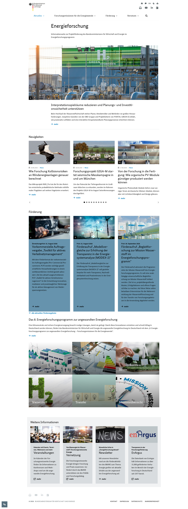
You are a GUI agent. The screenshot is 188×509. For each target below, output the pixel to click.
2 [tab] (86, 202)
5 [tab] (94, 202)
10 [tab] (106, 202)
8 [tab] (101, 202)
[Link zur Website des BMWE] (37, 5)
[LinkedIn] (152, 7)
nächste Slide (158, 202)
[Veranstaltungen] (157, 7)
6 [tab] (96, 202)
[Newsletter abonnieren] (140, 7)
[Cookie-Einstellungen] (4, 504)
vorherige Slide (30, 202)
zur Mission (39, 363)
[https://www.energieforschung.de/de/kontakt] (146, 3)
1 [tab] (84, 202)
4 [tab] (91, 202)
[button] (39, 15)
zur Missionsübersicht (131, 396)
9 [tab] (103, 202)
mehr (56, 124)
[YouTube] (146, 7)
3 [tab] (89, 202)
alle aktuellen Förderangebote (44, 313)
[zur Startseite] (142, 3)
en (150, 3)
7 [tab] (98, 202)
